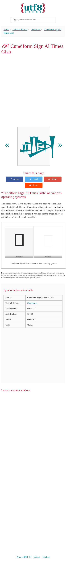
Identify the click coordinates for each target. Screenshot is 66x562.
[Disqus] (33, 435)
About (37, 557)
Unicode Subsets (19, 29)
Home (6, 29)
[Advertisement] (33, 91)
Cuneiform (36, 29)
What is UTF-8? (23, 557)
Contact (46, 557)
